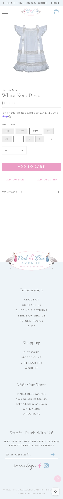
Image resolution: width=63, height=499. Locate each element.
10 (51, 139)
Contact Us (31, 305)
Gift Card (31, 352)
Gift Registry (31, 363)
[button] (5, 11)
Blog (31, 326)
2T (48, 131)
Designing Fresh (36, 493)
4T (18, 139)
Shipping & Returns (31, 310)
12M (7, 131)
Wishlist (31, 368)
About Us (31, 300)
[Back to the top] (57, 478)
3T (6, 139)
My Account (31, 357)
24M (35, 131)
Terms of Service (32, 316)
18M (21, 131)
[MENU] (5, 11)
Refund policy (31, 321)
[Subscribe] (52, 454)
